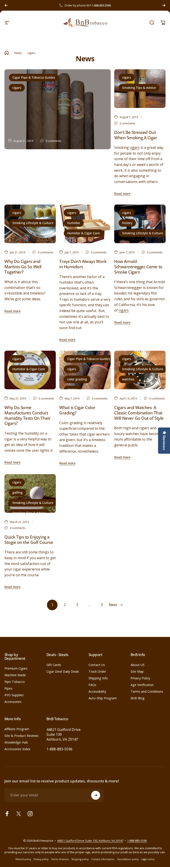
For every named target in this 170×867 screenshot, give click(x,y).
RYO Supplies (14, 695)
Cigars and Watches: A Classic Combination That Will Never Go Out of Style (139, 413)
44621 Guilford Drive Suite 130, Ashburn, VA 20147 (90, 841)
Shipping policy (80, 859)
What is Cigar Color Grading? (77, 410)
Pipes (8, 688)
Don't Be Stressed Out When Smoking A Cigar (135, 135)
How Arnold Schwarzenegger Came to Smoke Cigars (138, 267)
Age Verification (142, 685)
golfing (17, 492)
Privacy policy (41, 859)
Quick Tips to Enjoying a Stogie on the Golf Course (28, 539)
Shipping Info (98, 678)
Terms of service (60, 859)
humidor (73, 223)
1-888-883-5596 (59, 749)
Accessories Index (17, 749)
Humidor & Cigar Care (83, 233)
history (127, 223)
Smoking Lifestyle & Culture (32, 223)
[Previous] (6, 5)
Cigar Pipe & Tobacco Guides (33, 77)
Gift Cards (53, 665)
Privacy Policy (140, 678)
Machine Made (15, 675)
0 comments (53, 141)
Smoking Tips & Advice (139, 88)
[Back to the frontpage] (6, 53)
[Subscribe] (95, 795)
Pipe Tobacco (14, 682)
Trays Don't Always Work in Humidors (82, 264)
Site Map (137, 672)
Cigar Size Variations (32, 151)
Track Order (97, 672)
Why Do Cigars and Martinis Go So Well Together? (22, 267)
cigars (16, 88)
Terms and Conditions (147, 692)
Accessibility (97, 692)
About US (138, 665)
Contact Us (97, 665)
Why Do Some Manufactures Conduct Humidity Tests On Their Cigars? (27, 415)
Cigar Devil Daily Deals (62, 672)
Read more (16, 185)
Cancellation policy (128, 859)
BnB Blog (138, 698)
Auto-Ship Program (103, 698)
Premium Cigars (15, 668)
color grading (77, 379)
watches (128, 379)
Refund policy (23, 859)
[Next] (164, 5)
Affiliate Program (16, 729)
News (18, 53)
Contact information (102, 859)
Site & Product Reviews (21, 736)
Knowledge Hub (16, 742)
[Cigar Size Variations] (57, 109)
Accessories (12, 702)
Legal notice (148, 859)
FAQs (92, 685)
